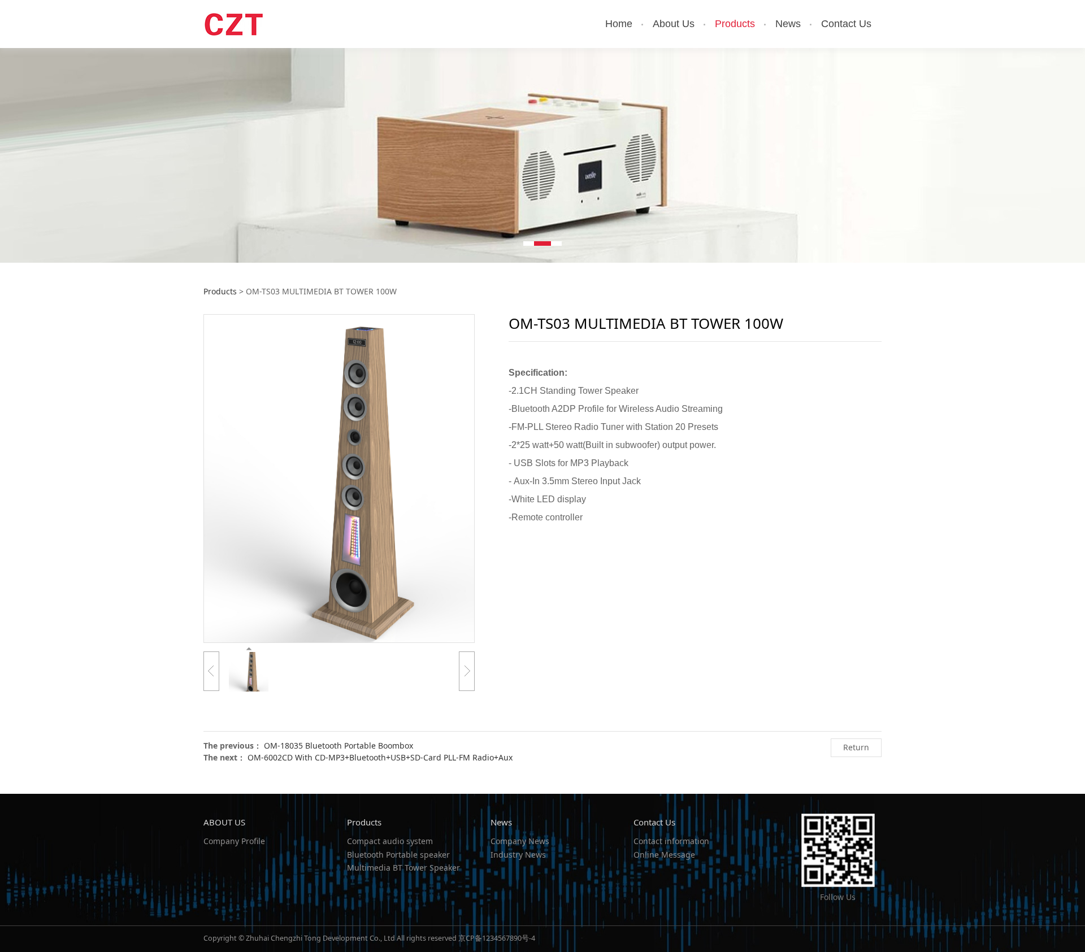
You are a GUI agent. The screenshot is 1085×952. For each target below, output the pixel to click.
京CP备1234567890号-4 (496, 938)
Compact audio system (390, 841)
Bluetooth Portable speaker (398, 854)
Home (618, 23)
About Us (674, 23)
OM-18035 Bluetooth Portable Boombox (338, 745)
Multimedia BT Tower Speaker (403, 867)
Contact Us (846, 23)
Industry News (518, 854)
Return (856, 747)
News (788, 23)
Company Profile (234, 841)
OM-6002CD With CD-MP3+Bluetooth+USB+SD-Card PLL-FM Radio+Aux (380, 757)
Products (735, 23)
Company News (520, 841)
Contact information (671, 841)
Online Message (664, 854)
